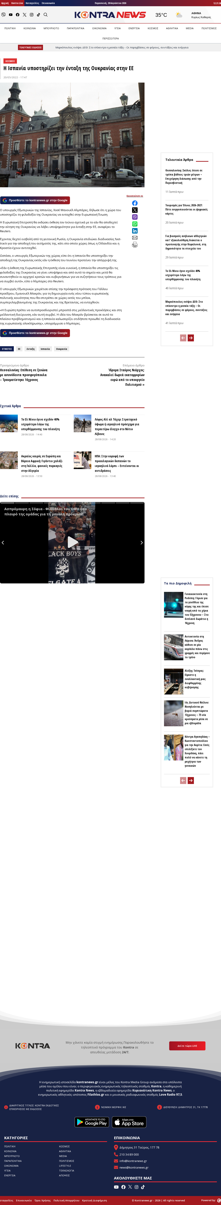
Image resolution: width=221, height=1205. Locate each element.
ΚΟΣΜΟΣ (153, 28)
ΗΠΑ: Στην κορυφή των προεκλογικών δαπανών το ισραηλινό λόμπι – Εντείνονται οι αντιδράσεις (117, 463)
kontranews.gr (87, 1082)
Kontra (156, 1086)
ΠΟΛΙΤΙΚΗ (10, 28)
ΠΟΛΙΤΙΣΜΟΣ (209, 28)
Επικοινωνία (48, 3)
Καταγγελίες (32, 3)
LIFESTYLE (65, 1165)
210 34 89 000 (129, 1154)
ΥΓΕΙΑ (117, 28)
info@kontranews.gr (133, 1161)
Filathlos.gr (95, 1095)
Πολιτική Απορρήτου (66, 1200)
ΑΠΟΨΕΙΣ (64, 1175)
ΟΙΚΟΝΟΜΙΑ (99, 28)
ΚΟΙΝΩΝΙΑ (29, 28)
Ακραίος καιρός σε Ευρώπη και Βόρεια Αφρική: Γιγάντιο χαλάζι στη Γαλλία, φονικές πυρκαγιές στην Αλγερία (42, 463)
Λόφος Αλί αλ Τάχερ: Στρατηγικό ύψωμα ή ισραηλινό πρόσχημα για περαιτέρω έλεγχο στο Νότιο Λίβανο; (117, 426)
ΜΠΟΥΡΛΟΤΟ (51, 28)
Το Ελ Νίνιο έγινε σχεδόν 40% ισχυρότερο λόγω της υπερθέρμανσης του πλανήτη (40, 424)
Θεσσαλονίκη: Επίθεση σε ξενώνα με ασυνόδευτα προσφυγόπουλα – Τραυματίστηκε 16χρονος (23, 375)
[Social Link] (3, 15)
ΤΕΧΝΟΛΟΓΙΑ (66, 1170)
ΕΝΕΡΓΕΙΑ (134, 28)
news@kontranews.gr (133, 1167)
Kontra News (84, 1090)
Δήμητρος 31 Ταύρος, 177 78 (139, 1147)
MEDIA (190, 28)
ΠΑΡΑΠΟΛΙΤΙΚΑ (75, 28)
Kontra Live (17, 3)
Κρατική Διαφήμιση (94, 1200)
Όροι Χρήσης (43, 1200)
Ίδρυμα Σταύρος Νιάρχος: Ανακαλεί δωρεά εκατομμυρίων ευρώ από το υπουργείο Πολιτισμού (122, 377)
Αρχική (5, 3)
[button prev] (183, 337)
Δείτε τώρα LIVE (187, 1045)
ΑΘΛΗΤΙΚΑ (172, 28)
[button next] (191, 337)
